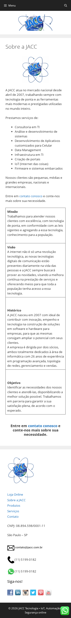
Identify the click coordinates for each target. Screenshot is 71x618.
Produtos (13, 505)
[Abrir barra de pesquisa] (65, 5)
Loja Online (15, 494)
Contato (13, 516)
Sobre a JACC (16, 500)
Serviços (13, 511)
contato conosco (30, 196)
